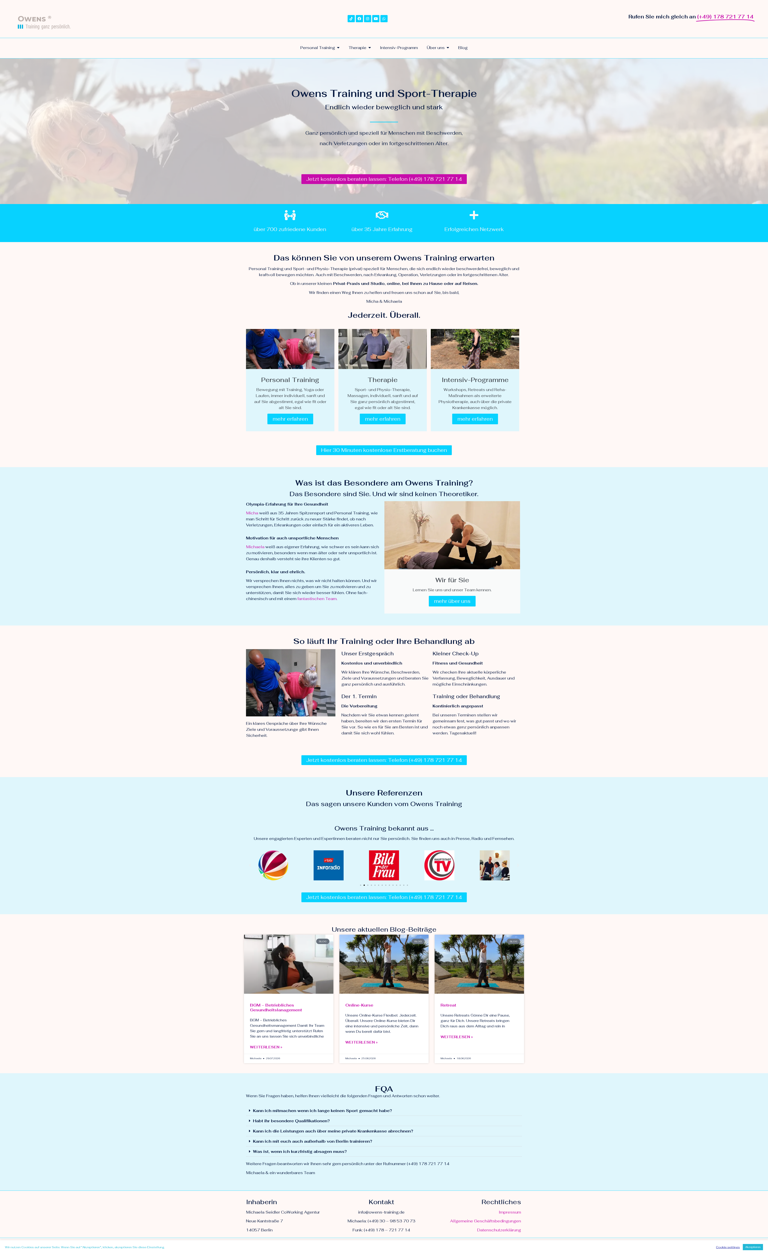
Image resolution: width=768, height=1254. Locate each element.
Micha (252, 513)
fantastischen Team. (317, 598)
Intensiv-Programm (399, 47)
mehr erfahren (290, 419)
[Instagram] (367, 18)
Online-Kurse (359, 1005)
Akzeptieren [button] (753, 1247)
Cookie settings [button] (728, 1247)
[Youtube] (375, 18)
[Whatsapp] (384, 18)
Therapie (357, 47)
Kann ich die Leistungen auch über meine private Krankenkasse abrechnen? (333, 1131)
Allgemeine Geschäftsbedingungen (485, 1221)
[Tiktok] (351, 18)
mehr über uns (452, 601)
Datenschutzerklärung (499, 1230)
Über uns (436, 47)
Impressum (510, 1212)
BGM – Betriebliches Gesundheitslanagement (276, 1008)
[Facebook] (359, 18)
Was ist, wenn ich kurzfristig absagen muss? (300, 1151)
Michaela (255, 546)
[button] (250, 865)
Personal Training (317, 47)
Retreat (448, 1005)
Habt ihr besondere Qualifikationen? (291, 1120)
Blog (463, 47)
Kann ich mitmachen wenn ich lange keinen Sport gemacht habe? (322, 1110)
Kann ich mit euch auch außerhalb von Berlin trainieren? (312, 1141)
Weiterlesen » (266, 1047)
